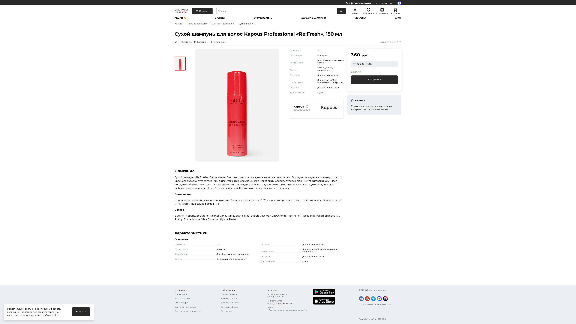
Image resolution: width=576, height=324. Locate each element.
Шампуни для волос (223, 23)
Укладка (360, 18)
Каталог (179, 23)
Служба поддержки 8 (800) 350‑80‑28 (277, 295)
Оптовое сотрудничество (188, 311)
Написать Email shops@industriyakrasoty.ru (280, 302)
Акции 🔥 (180, 18)
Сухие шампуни (246, 23)
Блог (398, 18)
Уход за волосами (313, 18)
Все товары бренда (302, 110)
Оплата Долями (229, 294)
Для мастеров (182, 302)
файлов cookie (50, 315)
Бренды (220, 18)
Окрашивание (263, 18)
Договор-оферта (229, 307)
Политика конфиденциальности (375, 304)
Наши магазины (182, 298)
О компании (181, 294)
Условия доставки (230, 302)
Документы (226, 311)
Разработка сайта (367, 319)
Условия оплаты (229, 298)
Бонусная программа (185, 307)
